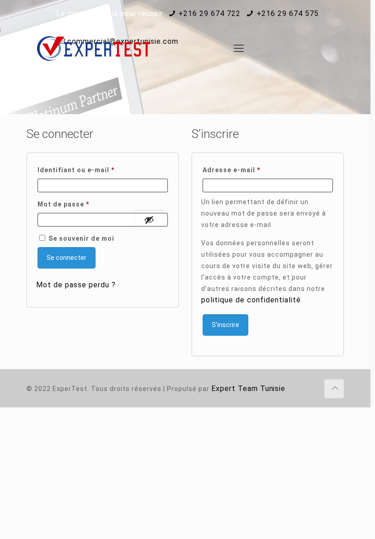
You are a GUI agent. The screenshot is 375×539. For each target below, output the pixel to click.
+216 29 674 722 (209, 13)
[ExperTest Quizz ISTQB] (94, 48)
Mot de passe (83, 204)
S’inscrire (225, 324)
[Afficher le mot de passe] (149, 220)
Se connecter (66, 257)
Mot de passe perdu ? (76, 284)
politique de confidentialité (251, 300)
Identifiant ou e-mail (96, 170)
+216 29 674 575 (288, 13)
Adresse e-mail (251, 170)
